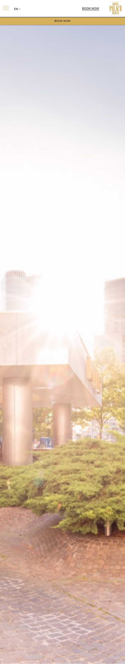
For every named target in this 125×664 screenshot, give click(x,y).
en (16, 9)
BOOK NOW (90, 8)
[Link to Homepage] (115, 8)
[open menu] (6, 8)
